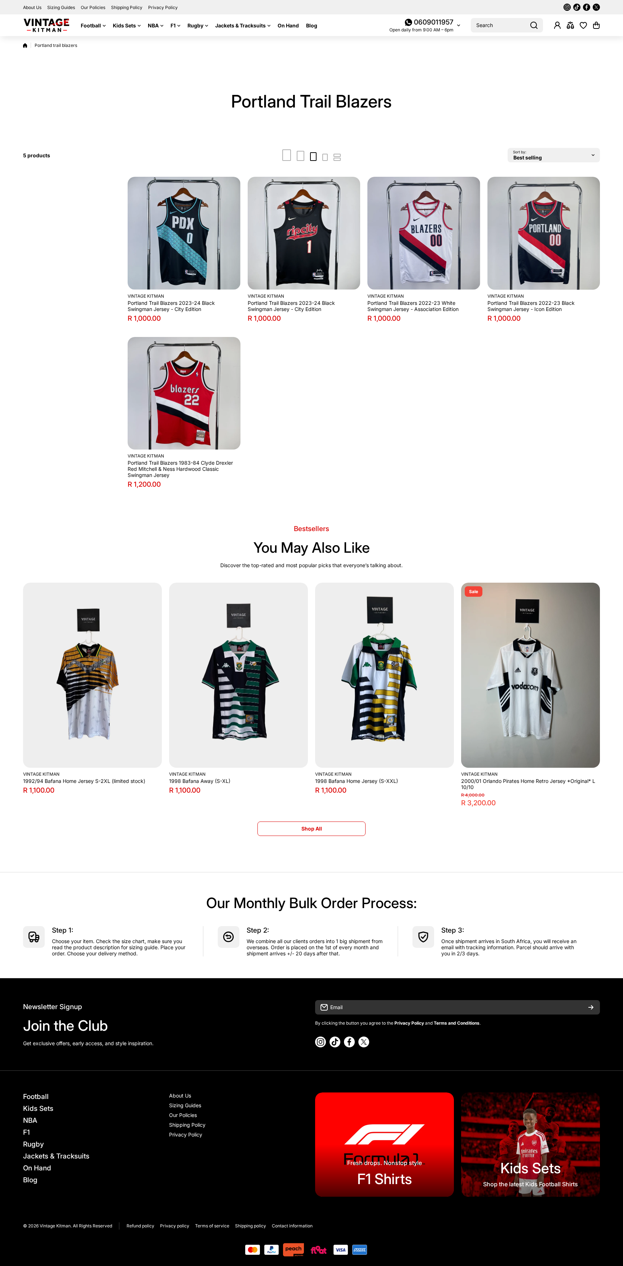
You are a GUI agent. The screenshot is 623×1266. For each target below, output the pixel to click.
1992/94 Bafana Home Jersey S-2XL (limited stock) (84, 781)
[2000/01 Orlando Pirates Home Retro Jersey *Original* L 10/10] (530, 675)
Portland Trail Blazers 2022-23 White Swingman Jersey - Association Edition (413, 306)
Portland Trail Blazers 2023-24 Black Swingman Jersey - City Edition (171, 306)
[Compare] (570, 25)
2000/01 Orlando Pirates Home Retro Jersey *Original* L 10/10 (528, 784)
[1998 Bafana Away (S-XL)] (238, 675)
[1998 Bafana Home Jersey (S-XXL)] (384, 675)
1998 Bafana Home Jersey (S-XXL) (356, 781)
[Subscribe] (591, 1007)
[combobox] (507, 25)
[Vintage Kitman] (46, 25)
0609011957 (434, 22)
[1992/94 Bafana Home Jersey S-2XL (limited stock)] (92, 675)
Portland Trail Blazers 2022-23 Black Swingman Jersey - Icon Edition (531, 306)
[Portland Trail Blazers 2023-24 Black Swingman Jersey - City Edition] (184, 233)
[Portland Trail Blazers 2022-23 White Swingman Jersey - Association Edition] (423, 233)
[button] (596, 25)
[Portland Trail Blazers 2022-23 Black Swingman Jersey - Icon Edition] (543, 233)
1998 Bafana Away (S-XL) (199, 781)
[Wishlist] (583, 25)
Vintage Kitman (146, 296)
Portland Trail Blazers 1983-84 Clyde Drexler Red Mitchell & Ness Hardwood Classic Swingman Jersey (180, 469)
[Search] (534, 25)
